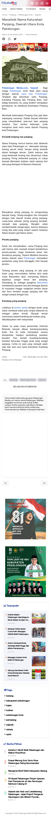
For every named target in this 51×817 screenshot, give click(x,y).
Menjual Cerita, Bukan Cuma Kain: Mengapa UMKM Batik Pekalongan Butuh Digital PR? (18, 632)
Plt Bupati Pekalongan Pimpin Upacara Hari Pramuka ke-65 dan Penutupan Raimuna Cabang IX (26, 781)
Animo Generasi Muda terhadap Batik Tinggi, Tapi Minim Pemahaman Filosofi (18, 646)
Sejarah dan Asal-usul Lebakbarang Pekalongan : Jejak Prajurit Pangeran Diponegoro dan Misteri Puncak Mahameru (25, 794)
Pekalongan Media (25, 813)
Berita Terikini (16, 9)
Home (4, 9)
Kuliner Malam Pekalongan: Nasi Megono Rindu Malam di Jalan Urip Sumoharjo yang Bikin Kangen (18, 617)
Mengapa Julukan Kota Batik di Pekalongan (17, 658)
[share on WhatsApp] (10, 39)
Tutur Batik (31, 9)
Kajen (9, 705)
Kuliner (9, 710)
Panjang (13, 380)
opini (8, 734)
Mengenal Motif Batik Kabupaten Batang (27, 771)
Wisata (42, 9)
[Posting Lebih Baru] (5, 483)
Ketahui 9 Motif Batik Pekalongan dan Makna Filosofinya (26, 751)
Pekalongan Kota (28, 380)
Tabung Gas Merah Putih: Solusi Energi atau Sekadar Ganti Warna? (18, 673)
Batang (9, 696)
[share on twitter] (16, 39)
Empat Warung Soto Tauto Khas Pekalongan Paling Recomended (23, 761)
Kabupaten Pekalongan (18, 700)
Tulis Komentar (31, 34)
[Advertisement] (25, 190)
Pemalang (11, 720)
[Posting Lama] (44, 483)
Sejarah (42, 380)
